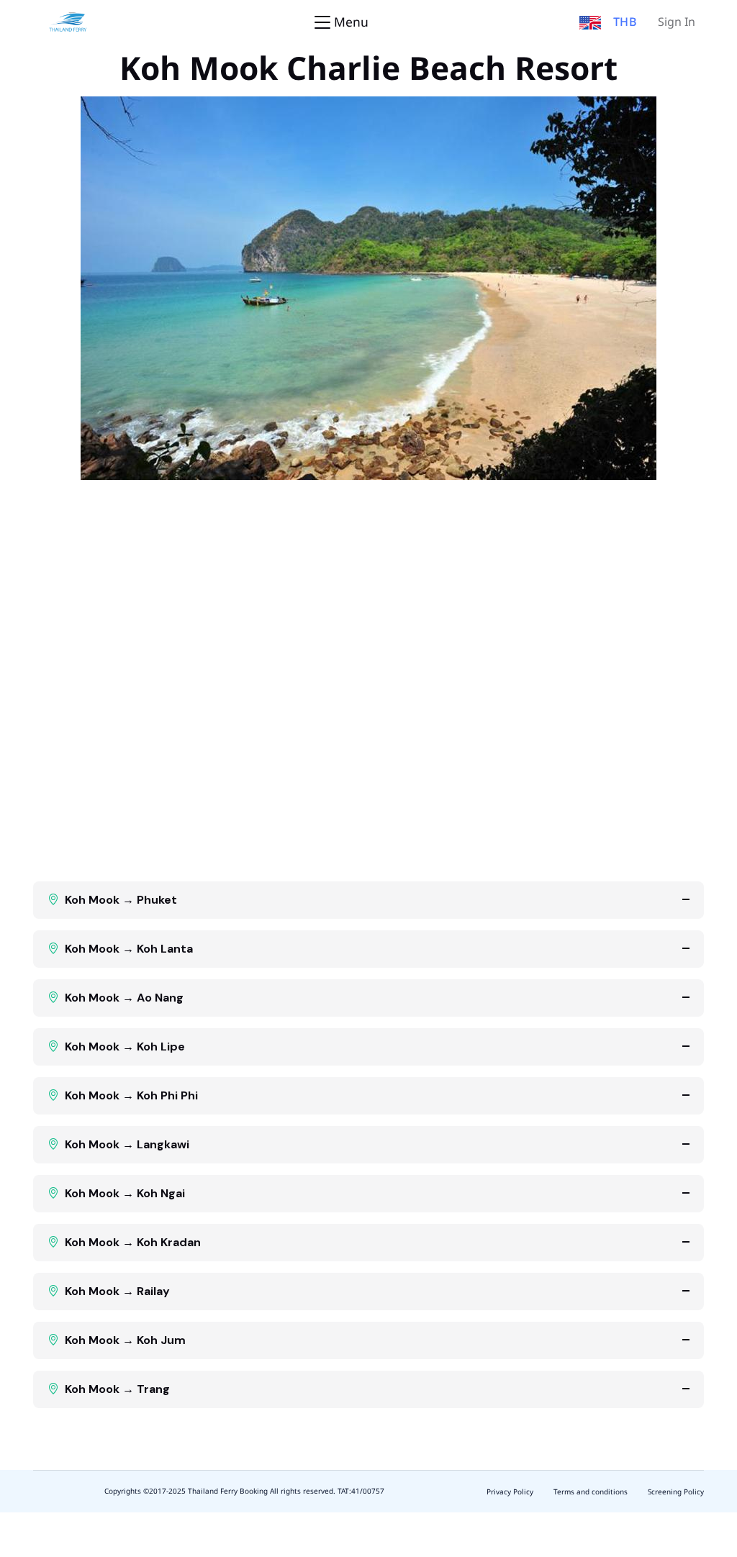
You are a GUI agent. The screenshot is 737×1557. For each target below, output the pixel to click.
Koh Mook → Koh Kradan (133, 1242)
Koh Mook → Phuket (121, 899)
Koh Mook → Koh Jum (125, 1340)
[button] (590, 22)
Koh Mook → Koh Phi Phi (131, 1095)
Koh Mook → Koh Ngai (125, 1193)
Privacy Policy (510, 1492)
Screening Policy (676, 1492)
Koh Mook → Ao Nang (124, 997)
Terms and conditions (590, 1492)
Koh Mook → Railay (117, 1291)
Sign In (676, 22)
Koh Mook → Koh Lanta (129, 948)
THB (625, 22)
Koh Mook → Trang (117, 1389)
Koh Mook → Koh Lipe (125, 1046)
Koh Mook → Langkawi (127, 1144)
